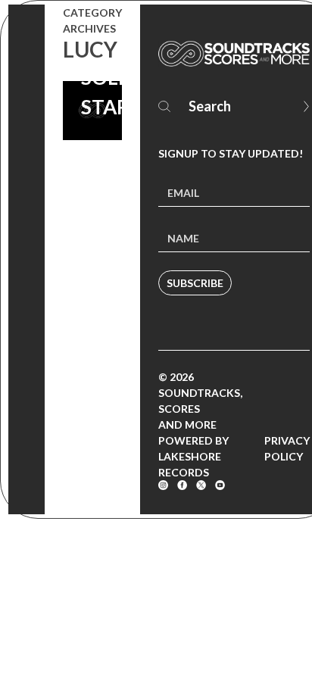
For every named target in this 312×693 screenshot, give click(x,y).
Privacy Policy (287, 448)
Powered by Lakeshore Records (193, 456)
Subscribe (195, 282)
